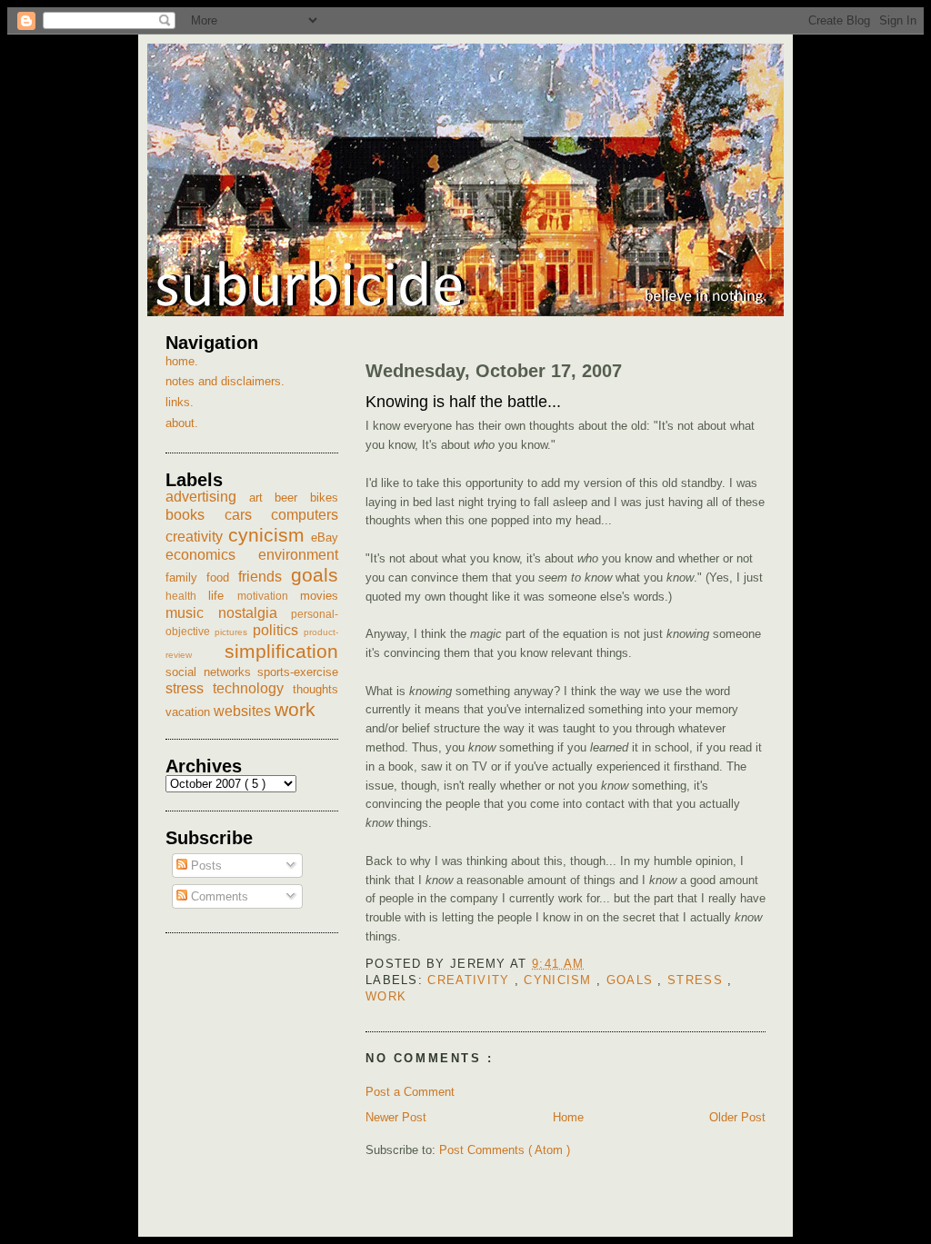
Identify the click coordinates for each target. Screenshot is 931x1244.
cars (248, 514)
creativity (470, 980)
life (222, 595)
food (222, 577)
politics (278, 630)
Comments (217, 896)
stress (697, 980)
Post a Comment (410, 1092)
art (262, 497)
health (186, 596)
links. (179, 402)
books (195, 514)
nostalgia (255, 613)
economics (211, 554)
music (191, 613)
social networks (211, 672)
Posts (204, 865)
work (385, 996)
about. (181, 423)
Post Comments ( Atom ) (504, 1150)
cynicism (560, 980)
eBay (324, 537)
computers (304, 514)
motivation (268, 596)
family (185, 577)
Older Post (737, 1117)
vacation (189, 712)
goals (632, 980)
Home (568, 1117)
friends (264, 576)
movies (319, 595)
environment (298, 554)
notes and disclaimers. (225, 381)
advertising (207, 496)
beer (292, 497)
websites (244, 711)
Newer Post (395, 1117)
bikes (324, 497)
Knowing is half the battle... (463, 402)
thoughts (315, 689)
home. (181, 361)
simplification (281, 651)
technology (253, 688)
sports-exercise (297, 672)
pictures (233, 632)
